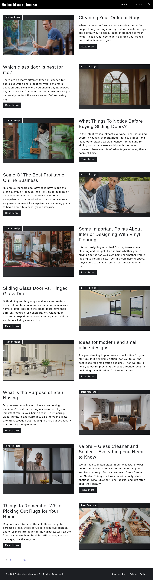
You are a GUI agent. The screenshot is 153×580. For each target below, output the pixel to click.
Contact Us (118, 574)
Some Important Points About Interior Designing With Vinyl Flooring (110, 234)
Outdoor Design (12, 17)
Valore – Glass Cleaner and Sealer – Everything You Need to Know (111, 452)
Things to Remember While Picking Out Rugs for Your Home (32, 511)
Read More (88, 46)
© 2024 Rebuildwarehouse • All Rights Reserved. (35, 574)
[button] (149, 4)
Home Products (88, 391)
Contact (137, 4)
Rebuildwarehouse (19, 4)
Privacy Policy (138, 574)
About (124, 4)
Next (27, 560)
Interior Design (88, 66)
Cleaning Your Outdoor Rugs (110, 17)
